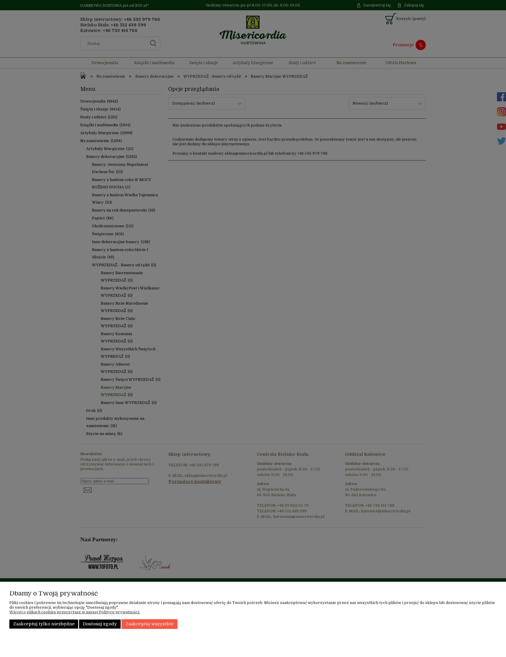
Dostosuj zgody (100, 624)
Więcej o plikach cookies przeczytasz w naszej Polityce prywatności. (74, 612)
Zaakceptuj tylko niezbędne (44, 624)
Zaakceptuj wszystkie (150, 624)
